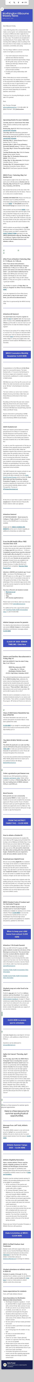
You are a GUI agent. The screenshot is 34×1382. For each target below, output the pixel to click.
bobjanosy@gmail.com (9, 1259)
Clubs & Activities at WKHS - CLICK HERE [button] (17, 1234)
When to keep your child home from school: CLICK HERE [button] (17, 934)
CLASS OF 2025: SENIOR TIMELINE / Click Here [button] (17, 643)
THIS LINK (6, 749)
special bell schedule (9, 130)
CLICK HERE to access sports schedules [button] (17, 1021)
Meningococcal (10, 592)
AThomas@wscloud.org (10, 489)
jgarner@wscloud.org (19, 604)
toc (2, 9)
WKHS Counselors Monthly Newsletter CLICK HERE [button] (17, 354)
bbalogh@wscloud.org (9, 763)
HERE (5, 289)
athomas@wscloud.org (9, 107)
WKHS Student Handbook (10, 999)
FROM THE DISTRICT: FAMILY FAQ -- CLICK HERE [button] (17, 821)
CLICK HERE (7, 725)
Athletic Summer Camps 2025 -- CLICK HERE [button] (17, 1146)
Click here (6, 1255)
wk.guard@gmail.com (9, 1045)
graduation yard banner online (11, 778)
